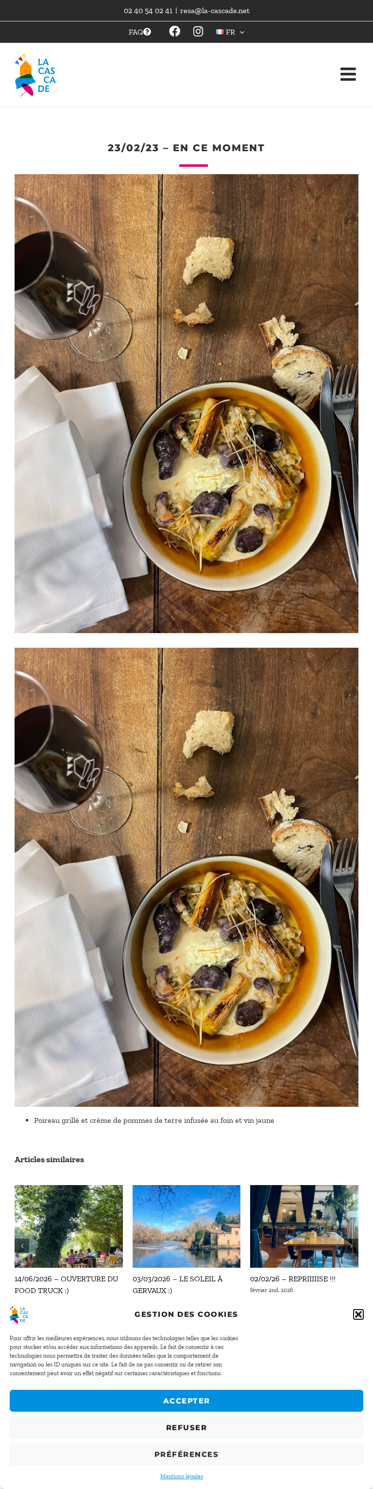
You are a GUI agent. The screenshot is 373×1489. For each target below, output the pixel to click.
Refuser (186, 1427)
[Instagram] (174, 32)
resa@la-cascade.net (215, 10)
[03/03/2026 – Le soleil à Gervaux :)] (187, 1189)
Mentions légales (181, 1476)
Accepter (186, 1400)
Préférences (186, 1454)
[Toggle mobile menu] (349, 62)
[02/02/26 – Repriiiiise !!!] (304, 1189)
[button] (358, 1314)
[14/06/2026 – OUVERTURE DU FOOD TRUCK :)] (69, 1189)
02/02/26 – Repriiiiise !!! (293, 1278)
